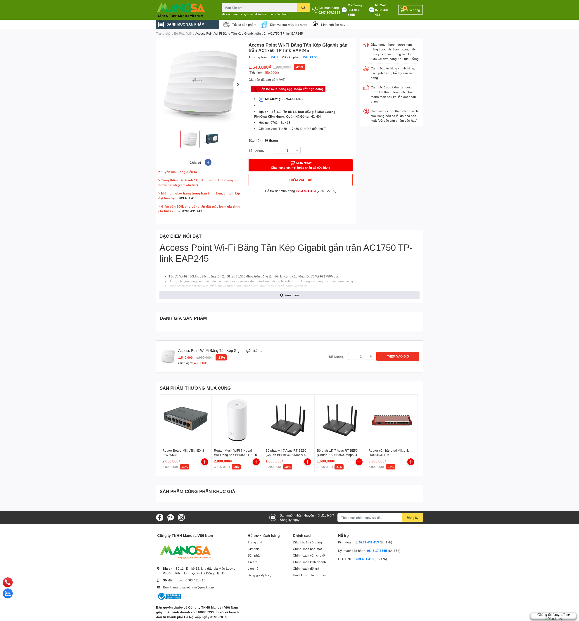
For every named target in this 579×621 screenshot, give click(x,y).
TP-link (274, 57)
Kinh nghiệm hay (333, 24)
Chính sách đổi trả (306, 568)
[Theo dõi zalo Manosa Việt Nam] (170, 517)
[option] (200, 84)
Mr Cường (383, 5)
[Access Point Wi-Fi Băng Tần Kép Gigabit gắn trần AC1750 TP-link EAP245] (200, 84)
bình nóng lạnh (278, 14)
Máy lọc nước (230, 14)
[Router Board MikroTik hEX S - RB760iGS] (186, 420)
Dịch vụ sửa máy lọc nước (288, 24)
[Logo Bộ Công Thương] (169, 596)
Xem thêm (291, 295)
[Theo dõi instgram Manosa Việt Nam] (181, 517)
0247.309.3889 (329, 12)
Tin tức (252, 562)
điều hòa (260, 14)
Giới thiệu (254, 549)
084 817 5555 (353, 12)
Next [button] (238, 84)
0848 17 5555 (377, 550)
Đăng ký (412, 517)
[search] (303, 7)
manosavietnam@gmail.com (193, 587)
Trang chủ (255, 542)
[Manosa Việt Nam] (184, 9)
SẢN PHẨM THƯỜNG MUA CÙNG (195, 388)
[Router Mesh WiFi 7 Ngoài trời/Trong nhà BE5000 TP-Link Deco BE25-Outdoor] (237, 420)
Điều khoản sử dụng (307, 542)
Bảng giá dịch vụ (259, 575)
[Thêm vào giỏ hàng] (204, 461)
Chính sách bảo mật (307, 549)
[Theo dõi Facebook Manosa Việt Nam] (159, 517)
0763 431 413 (382, 12)
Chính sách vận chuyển (310, 555)
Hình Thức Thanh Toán (309, 575)
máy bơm (247, 14)
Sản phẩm (255, 555)
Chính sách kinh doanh (309, 562)
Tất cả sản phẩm (244, 24)
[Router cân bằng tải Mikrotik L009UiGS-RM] (392, 420)
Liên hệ (253, 568)
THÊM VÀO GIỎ (300, 180)
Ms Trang (355, 5)
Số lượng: (256, 150)
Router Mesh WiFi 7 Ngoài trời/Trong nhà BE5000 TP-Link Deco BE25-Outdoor (236, 454)
